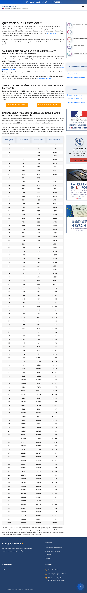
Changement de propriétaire (53, 547)
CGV (3, 569)
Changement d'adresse (52, 551)
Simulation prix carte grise (74, 95)
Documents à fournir (48, 105)
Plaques (47, 558)
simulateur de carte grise (44, 78)
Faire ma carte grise (17, 105)
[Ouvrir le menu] (83, 7)
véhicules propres (52, 33)
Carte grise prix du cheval (74, 99)
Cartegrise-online (12, 543)
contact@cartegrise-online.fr (57, 574)
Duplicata (48, 554)
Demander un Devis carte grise (76, 102)
